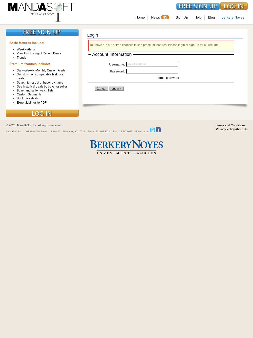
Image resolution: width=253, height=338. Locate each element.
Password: (117, 71)
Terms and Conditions (230, 125)
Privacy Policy (225, 129)
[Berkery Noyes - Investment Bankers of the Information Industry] (126, 155)
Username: (117, 64)
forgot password (168, 78)
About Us (241, 129)
